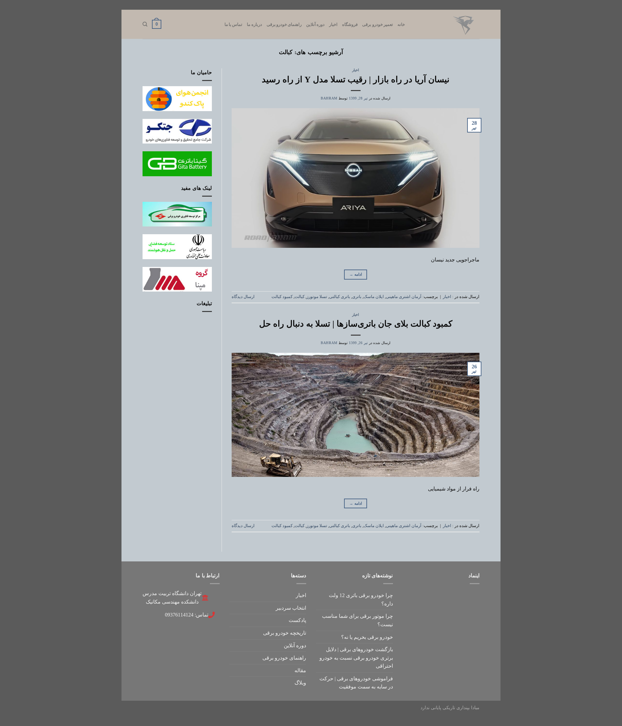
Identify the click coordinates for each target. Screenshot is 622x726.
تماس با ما (234, 24)
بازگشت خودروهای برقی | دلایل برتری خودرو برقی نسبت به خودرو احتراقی (356, 658)
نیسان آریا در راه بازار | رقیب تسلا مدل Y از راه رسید (355, 79)
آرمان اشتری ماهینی (403, 296)
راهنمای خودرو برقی (284, 24)
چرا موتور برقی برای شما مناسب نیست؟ (357, 620)
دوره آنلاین (315, 24)
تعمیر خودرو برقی (377, 24)
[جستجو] (145, 24)
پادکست (297, 620)
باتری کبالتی (339, 296)
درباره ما (254, 24)
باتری (357, 296)
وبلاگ (300, 683)
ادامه (355, 274)
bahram (329, 98)
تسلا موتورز (316, 296)
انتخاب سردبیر (291, 608)
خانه (401, 24)
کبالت (299, 296)
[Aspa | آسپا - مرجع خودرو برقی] (447, 24)
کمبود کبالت (282, 296)
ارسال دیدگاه (243, 296)
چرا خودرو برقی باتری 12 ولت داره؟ (361, 599)
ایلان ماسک (373, 296)
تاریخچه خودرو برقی (284, 633)
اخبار (333, 24)
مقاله (300, 670)
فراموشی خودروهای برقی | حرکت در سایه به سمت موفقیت (356, 683)
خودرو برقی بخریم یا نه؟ (367, 637)
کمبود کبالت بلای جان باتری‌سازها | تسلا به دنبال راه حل (355, 323)
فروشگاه (350, 24)
